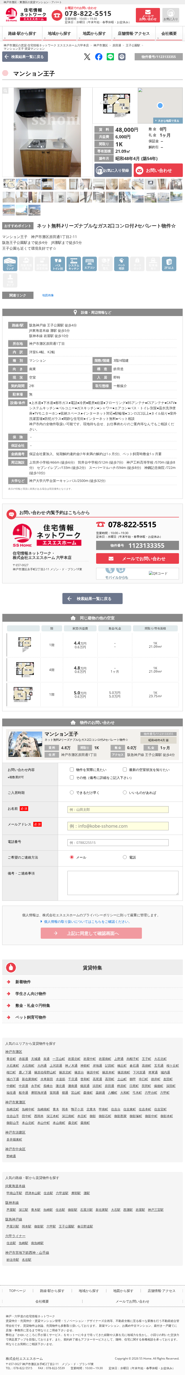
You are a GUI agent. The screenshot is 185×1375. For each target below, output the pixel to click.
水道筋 (60, 1079)
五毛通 (159, 1065)
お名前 (13, 808)
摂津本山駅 (33, 1193)
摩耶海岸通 (39, 1092)
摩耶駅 (76, 1193)
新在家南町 (30, 1079)
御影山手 (13, 1123)
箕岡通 (54, 1092)
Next (87, 132)
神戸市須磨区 (15, 1132)
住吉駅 (48, 1193)
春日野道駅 (85, 1226)
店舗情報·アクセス (134, 33)
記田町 (109, 1065)
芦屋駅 (11, 1209)
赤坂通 (23, 1059)
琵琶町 (146, 1086)
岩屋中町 (89, 1059)
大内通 (42, 1065)
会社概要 (169, 33)
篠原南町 (124, 1072)
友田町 (168, 1079)
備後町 (158, 1086)
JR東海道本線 (15, 1186)
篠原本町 (108, 1072)
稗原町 (121, 1086)
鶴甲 (133, 1079)
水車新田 (46, 1079)
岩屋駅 (140, 1209)
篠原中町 (93, 1072)
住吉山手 (13, 1116)
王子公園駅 (133, 45)
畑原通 (85, 1086)
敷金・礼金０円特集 (32, 1005)
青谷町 (11, 1059)
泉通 (46, 1059)
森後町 (88, 1092)
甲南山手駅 (14, 1193)
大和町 (125, 1092)
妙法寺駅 (13, 1259)
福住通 (11, 1092)
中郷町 (11, 1086)
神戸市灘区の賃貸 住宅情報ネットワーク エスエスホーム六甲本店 (46, 45)
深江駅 (23, 1209)
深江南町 (68, 1116)
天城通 (35, 1059)
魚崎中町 (28, 1109)
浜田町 (97, 1086)
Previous (7, 132)
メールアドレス (19, 824)
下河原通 (139, 1072)
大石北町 (160, 1059)
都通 (65, 1092)
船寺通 (23, 1092)
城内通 (165, 1072)
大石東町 (13, 1065)
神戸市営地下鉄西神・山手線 (27, 1252)
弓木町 (137, 1092)
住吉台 (115, 1109)
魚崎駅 (48, 1209)
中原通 (23, 1086)
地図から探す (94, 33)
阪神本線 (12, 1202)
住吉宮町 (160, 1109)
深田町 (171, 1086)
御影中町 (151, 1116)
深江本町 (52, 1116)
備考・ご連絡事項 (21, 873)
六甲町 (165, 1092)
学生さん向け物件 (30, 993)
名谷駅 (26, 1259)
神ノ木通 (71, 1065)
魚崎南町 (43, 1109)
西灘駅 (128, 1209)
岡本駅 (26, 1226)
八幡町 (112, 1092)
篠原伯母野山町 (45, 1072)
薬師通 (100, 1092)
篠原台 (79, 1072)
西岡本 (39, 1116)
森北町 (73, 1123)
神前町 (85, 1065)
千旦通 (73, 1079)
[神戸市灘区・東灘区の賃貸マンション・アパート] (28, 15)
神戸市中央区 (15, 1149)
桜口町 (11, 1072)
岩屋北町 (74, 1059)
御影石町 (105, 1116)
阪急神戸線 (13, 1219)
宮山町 (75, 1092)
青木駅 (35, 1209)
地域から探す (59, 33)
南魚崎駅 (37, 1243)
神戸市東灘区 (15, 1102)
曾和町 (85, 1079)
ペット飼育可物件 (30, 1017)
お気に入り (171, 19)
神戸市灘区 (100, 45)
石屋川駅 (86, 1209)
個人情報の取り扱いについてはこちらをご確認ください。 (88, 921)
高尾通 (97, 1079)
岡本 (65, 1109)
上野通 (119, 1059)
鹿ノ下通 (25, 1072)
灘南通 (72, 1086)
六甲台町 (151, 1092)
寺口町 (143, 1079)
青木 (56, 1109)
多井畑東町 (14, 1139)
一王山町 (59, 1059)
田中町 (26, 1116)
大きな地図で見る (168, 120)
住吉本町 (145, 1109)
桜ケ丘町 (172, 1065)
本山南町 (59, 1123)
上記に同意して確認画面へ (93, 933)
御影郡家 (120, 1116)
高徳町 (146, 1065)
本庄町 (82, 1116)
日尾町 (134, 1086)
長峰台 (48, 1086)
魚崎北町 (13, 1109)
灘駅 (87, 1193)
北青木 (91, 1109)
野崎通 (11, 1156)
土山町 (122, 1079)
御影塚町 (136, 1116)
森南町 (85, 1123)
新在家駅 (102, 1209)
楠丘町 (122, 1065)
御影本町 (166, 1116)
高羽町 (109, 1079)
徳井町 (155, 1079)
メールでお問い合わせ (143, 558)
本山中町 (43, 1123)
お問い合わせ (159, 170)
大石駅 (115, 1209)
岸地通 (97, 1065)
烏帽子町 (132, 1059)
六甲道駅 (62, 1193)
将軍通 (153, 1072)
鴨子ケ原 (77, 1109)
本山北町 (28, 1123)
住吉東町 (129, 1109)
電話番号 (14, 841)
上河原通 (56, 1065)
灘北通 (60, 1086)
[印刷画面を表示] (122, 56)
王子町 (146, 1059)
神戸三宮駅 (156, 1209)
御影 (93, 1116)
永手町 (35, 1086)
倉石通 (134, 1065)
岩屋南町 (105, 1059)
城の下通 (13, 1079)
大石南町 (28, 1065)
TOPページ (17, 1290)
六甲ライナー (15, 1236)
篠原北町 (65, 1072)
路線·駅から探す (22, 33)
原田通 (116, 45)
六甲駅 (51, 1226)
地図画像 (48, 295)
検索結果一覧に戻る (27, 56)
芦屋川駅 (13, 1226)
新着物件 (23, 981)
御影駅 (72, 1209)
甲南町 (103, 1109)
